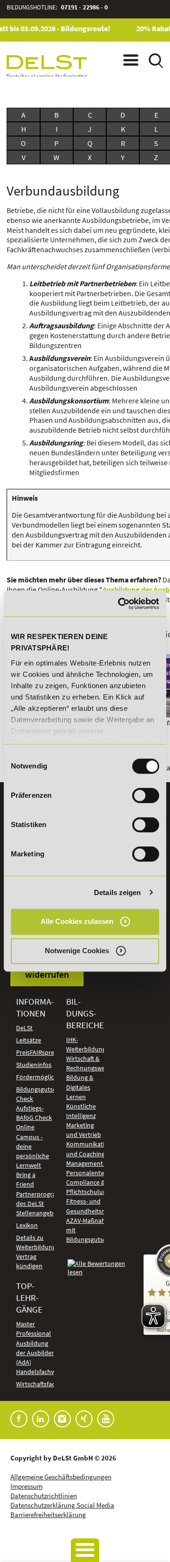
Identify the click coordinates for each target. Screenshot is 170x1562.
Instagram (62, 1418)
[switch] (145, 795)
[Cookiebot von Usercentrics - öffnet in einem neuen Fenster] (120, 603)
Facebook (18, 1418)
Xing (84, 1418)
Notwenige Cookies (77, 951)
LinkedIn (40, 1418)
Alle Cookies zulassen (77, 921)
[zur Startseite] (47, 66)
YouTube (105, 1418)
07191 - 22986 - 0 (84, 7)
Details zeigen (117, 892)
